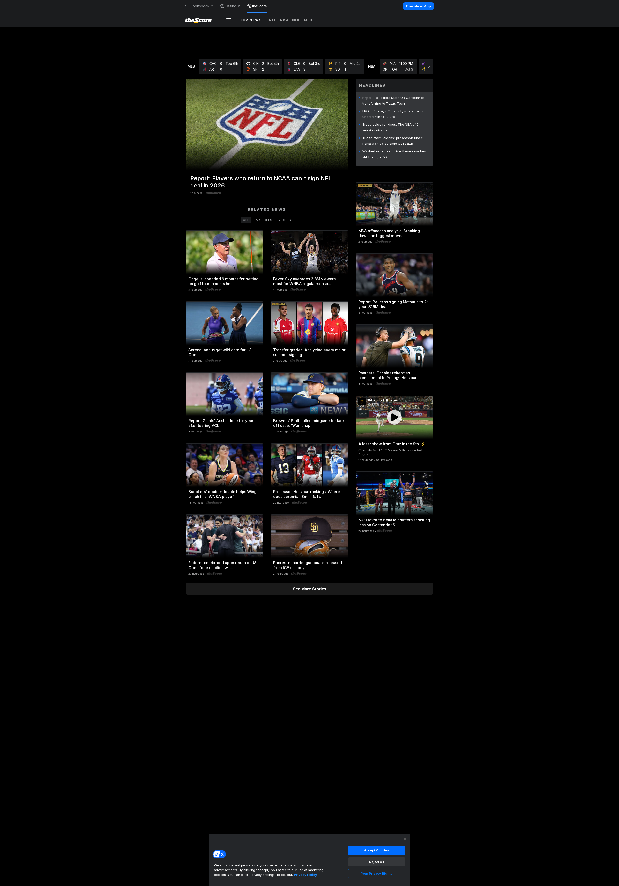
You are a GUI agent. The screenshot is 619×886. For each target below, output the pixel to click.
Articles (264, 220)
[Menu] (228, 20)
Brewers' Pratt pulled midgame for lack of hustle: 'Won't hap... (309, 423)
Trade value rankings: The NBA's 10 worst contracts (390, 127)
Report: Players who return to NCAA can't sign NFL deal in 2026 (261, 182)
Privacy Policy (305, 875)
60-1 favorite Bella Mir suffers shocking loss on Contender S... (394, 522)
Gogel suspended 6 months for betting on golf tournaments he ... (223, 281)
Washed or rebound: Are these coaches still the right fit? (394, 154)
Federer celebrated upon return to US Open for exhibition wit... (222, 565)
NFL (273, 20)
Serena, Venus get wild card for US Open (220, 352)
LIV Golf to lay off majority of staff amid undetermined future (393, 114)
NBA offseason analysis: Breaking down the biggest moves (389, 233)
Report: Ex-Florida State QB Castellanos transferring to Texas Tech (393, 100)
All (246, 220)
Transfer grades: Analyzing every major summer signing (309, 352)
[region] (309, 859)
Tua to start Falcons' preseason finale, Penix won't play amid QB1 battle (393, 141)
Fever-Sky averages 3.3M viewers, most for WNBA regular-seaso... (305, 281)
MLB (308, 20)
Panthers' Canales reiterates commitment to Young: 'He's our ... (389, 375)
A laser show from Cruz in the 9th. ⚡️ (392, 443)
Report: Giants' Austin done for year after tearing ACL (220, 423)
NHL (296, 20)
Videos (285, 220)
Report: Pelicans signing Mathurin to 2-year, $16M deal (393, 304)
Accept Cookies (376, 850)
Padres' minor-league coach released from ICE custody (307, 565)
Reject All (376, 862)
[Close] (405, 839)
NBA (284, 20)
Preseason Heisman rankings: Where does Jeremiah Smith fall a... (306, 494)
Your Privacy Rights (376, 873)
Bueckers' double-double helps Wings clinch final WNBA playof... (223, 494)
